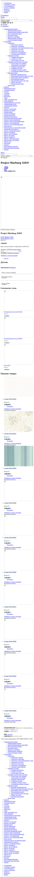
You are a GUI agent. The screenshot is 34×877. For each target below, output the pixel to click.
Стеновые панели (9, 90)
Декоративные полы (10, 104)
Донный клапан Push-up (18, 54)
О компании (8, 3)
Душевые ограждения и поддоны (17, 62)
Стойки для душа (16, 59)
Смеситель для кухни (17, 51)
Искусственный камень (15, 33)
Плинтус (6, 107)
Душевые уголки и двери (18, 69)
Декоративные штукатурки (12, 102)
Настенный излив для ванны (19, 77)
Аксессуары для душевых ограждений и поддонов (18, 64)
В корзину (4, 253)
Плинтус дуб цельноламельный (13, 124)
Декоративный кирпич (11, 29)
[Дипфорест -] (5, 15)
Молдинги (7, 96)
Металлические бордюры (11, 148)
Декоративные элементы (15, 38)
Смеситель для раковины (18, 52)
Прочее (6, 149)
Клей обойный (8, 101)
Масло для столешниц (10, 134)
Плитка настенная (9, 115)
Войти (6, 12)
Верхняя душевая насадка (18, 74)
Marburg (13, 267)
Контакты (7, 11)
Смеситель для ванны (17, 46)
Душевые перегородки (18, 66)
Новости (6, 9)
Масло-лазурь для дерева (11, 140)
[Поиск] (32, 156)
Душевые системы (13, 55)
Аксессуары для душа (17, 60)
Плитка (6, 91)
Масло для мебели (9, 132)
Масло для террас (9, 135)
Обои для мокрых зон (10, 99)
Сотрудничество (9, 6)
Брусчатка (7, 143)
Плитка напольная (9, 113)
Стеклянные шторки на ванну (20, 71)
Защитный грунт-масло (11, 129)
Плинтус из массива (10, 109)
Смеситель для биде (17, 44)
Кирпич (6, 87)
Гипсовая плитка (13, 35)
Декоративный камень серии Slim (18, 32)
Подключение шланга (17, 79)
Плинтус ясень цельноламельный (14, 121)
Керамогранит (8, 112)
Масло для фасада (9, 137)
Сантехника (7, 41)
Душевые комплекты (17, 57)
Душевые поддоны (16, 68)
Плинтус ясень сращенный (12, 120)
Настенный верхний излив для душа (22, 76)
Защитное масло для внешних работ (15, 127)
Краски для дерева (9, 110)
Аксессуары (11, 85)
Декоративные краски (10, 105)
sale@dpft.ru (10, 734)
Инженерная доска (9, 88)
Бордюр (6, 145)
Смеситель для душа (17, 49)
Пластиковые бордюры (11, 146)
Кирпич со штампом (14, 37)
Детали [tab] (6, 258)
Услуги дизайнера (9, 7)
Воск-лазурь (7, 126)
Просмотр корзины (13, 253)
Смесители (11, 43)
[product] (18, 300)
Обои (5, 98)
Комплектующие (13, 73)
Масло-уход (7, 142)
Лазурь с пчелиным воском (12, 131)
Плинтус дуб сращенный (11, 123)
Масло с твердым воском (11, 138)
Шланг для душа (16, 82)
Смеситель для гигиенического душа (22, 48)
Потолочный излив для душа (19, 80)
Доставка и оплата (9, 4)
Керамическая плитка (10, 116)
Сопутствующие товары (15, 40)
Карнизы (7, 95)
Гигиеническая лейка (17, 84)
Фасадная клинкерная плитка (13, 118)
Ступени (6, 93)
